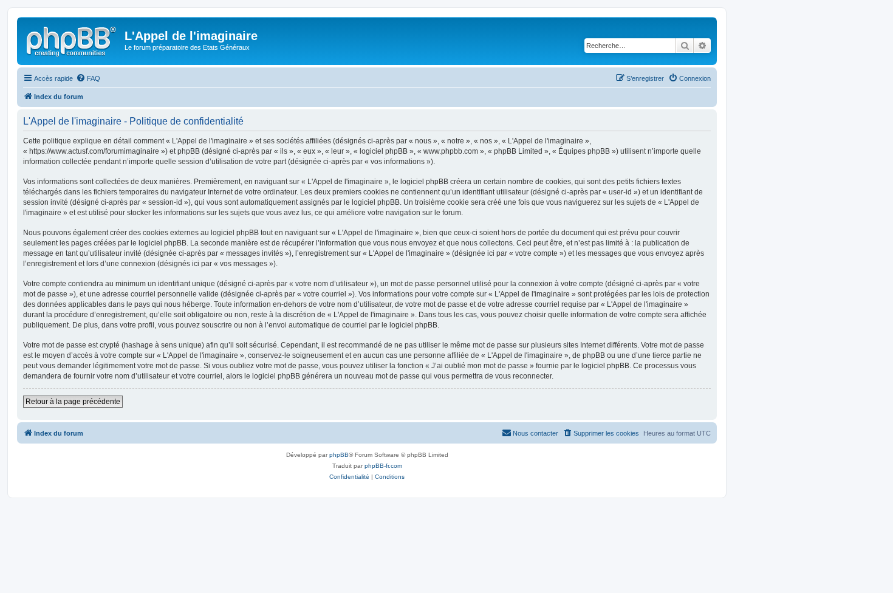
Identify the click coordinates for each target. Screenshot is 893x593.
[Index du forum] (72, 39)
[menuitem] (88, 78)
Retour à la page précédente (73, 401)
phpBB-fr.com (383, 465)
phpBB (339, 454)
